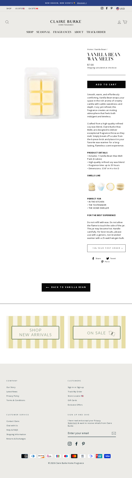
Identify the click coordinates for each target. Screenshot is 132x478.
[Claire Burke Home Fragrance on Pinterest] (83, 444)
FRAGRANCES (62, 32)
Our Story (10, 387)
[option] (66, 3)
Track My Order (75, 391)
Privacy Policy (12, 396)
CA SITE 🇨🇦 (33, 8)
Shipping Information (16, 434)
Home (90, 49)
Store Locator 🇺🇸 (76, 396)
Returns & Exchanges (16, 438)
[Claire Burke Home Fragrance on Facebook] (76, 444)
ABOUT (78, 32)
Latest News (11, 391)
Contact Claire (12, 421)
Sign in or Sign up (76, 387)
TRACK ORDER (96, 32)
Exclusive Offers (75, 405)
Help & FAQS (12, 430)
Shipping (91, 67)
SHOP (8, 8)
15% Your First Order (106, 248)
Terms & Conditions (15, 400)
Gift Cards (72, 400)
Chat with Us (12, 425)
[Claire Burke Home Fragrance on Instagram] (70, 444)
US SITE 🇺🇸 (20, 8)
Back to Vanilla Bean (68, 287)
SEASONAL (43, 32)
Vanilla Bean (100, 49)
